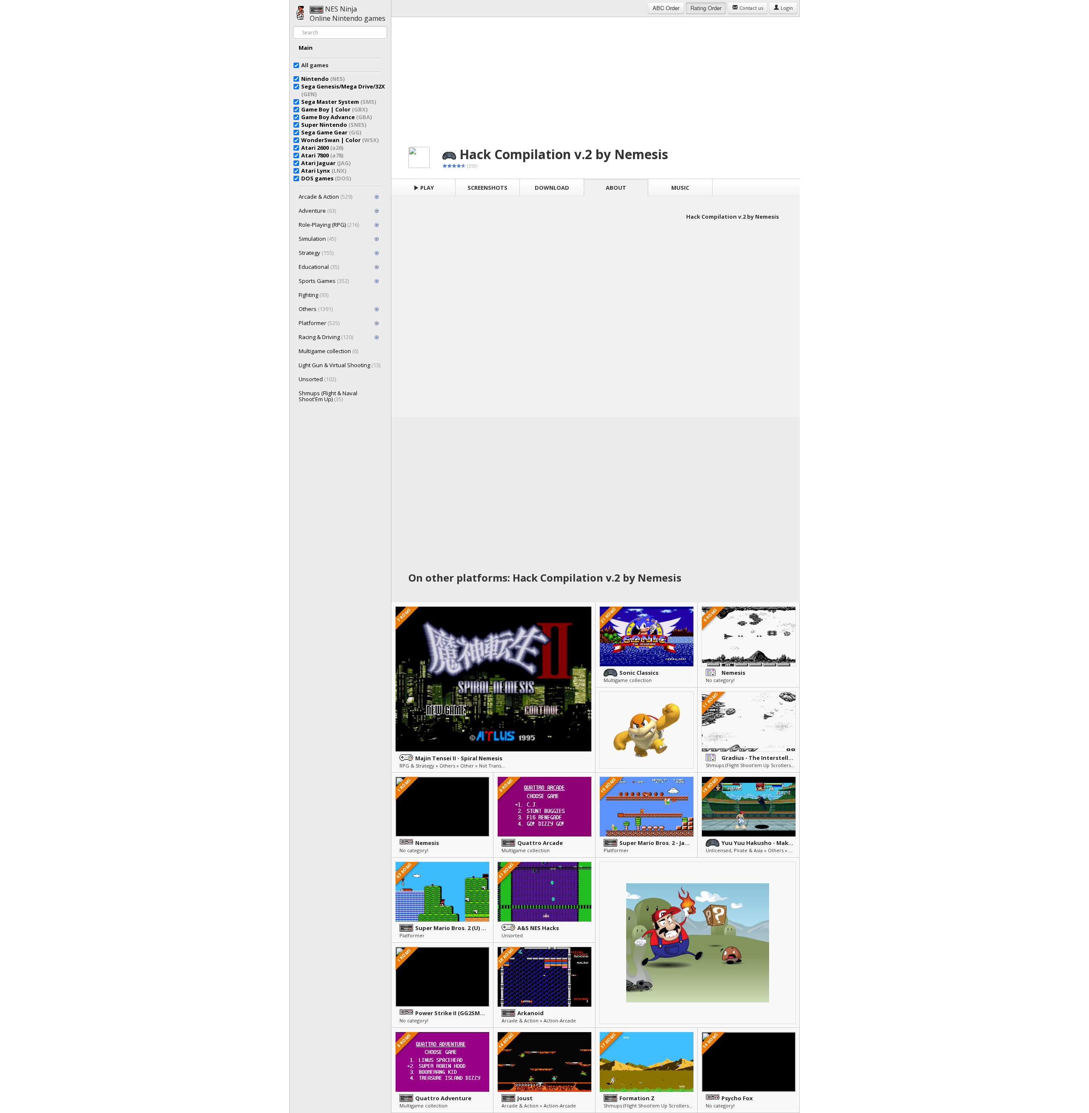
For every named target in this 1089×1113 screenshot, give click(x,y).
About (616, 187)
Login (786, 8)
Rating (705, 8)
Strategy (316, 253)
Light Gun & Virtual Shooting (339, 365)
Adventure (317, 210)
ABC (666, 8)
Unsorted (317, 379)
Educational (319, 267)
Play (426, 187)
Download (552, 187)
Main (306, 47)
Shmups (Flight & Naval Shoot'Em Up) (328, 396)
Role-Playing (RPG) (329, 224)
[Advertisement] (595, 76)
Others (316, 309)
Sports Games (324, 281)
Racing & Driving (326, 337)
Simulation (317, 239)
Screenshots (487, 187)
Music (680, 187)
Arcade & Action (325, 196)
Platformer (319, 323)
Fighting (313, 295)
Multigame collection (328, 351)
